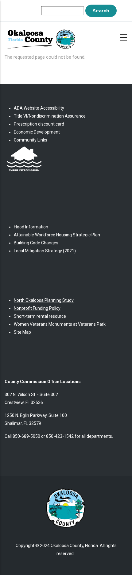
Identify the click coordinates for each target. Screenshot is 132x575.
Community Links (30, 140)
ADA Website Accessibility (39, 108)
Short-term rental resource (40, 316)
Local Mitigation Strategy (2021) (45, 250)
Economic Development (37, 132)
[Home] (43, 36)
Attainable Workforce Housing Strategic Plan (57, 234)
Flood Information (31, 226)
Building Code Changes (36, 242)
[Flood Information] (24, 148)
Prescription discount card (39, 124)
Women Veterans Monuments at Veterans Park (60, 324)
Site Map (22, 332)
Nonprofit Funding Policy (37, 308)
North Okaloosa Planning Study (44, 300)
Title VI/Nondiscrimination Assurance (50, 116)
